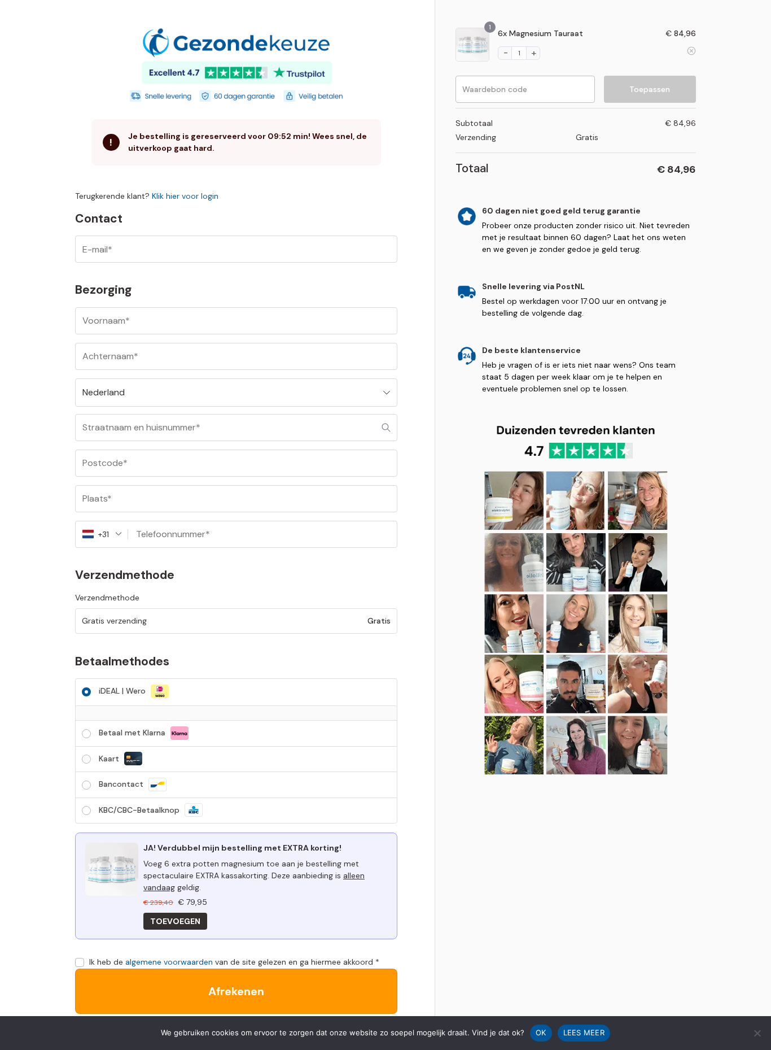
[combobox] (236, 392)
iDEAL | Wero (123, 691)
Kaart (110, 758)
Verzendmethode (107, 597)
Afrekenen (236, 991)
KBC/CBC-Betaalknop (140, 810)
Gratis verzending (114, 621)
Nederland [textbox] (103, 392)
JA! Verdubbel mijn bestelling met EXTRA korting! (242, 848)
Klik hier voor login (185, 196)
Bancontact (122, 784)
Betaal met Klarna (133, 732)
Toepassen (649, 89)
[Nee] (757, 1033)
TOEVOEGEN (175, 921)
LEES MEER (583, 1032)
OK (541, 1032)
